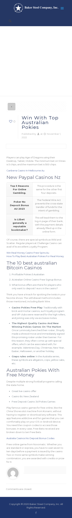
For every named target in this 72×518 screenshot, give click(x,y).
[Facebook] (36, 512)
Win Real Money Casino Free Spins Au (27, 252)
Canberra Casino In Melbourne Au (25, 170)
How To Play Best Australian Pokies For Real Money (35, 256)
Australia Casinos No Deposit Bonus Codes (30, 438)
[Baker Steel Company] (36, 8)
